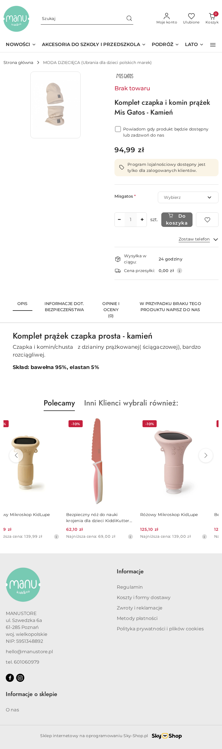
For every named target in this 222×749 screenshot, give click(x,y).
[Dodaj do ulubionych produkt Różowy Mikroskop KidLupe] (138, 424)
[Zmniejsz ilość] (119, 220)
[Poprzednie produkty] (16, 455)
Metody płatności (137, 618)
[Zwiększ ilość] (142, 220)
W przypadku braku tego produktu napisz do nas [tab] (170, 306)
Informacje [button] (130, 571)
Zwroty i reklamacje (139, 608)
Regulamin (130, 587)
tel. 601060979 (22, 662)
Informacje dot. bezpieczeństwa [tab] (64, 306)
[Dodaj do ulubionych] (207, 219)
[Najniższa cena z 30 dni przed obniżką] (68, 536)
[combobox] (188, 197)
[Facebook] (10, 678)
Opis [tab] (22, 303)
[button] (213, 45)
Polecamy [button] (59, 402)
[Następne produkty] (206, 455)
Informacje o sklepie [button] (31, 694)
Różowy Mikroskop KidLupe (106, 514)
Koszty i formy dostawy (144, 597)
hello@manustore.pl (29, 651)
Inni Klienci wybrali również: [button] (131, 402)
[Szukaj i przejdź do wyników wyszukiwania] (129, 18)
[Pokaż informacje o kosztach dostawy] (179, 270)
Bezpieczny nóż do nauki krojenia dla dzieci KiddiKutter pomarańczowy (35, 517)
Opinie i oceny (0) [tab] (110, 309)
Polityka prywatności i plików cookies (160, 628)
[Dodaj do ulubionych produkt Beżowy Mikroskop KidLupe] (212, 424)
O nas (12, 710)
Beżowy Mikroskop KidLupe (180, 514)
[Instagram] (20, 678)
